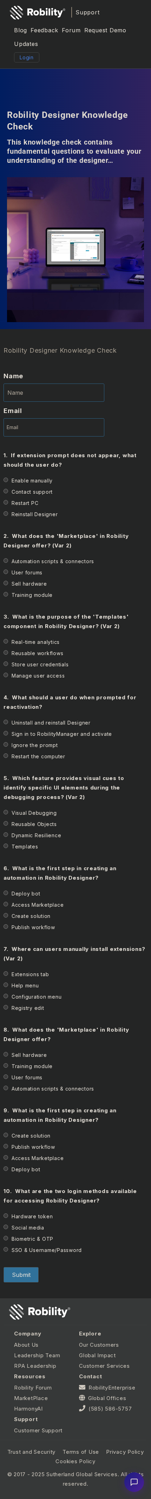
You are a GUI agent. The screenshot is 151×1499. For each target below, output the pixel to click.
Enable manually (32, 481)
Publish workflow (33, 927)
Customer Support (38, 1430)
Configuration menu (37, 997)
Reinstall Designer (35, 514)
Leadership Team (37, 1355)
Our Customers (99, 1344)
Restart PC (25, 503)
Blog (20, 30)
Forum (71, 30)
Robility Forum (33, 1387)
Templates (25, 847)
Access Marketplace (38, 905)
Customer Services (104, 1366)
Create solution (31, 916)
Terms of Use (81, 1451)
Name (13, 376)
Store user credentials (40, 664)
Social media (28, 1228)
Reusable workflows (38, 653)
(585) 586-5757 (110, 1408)
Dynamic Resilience (36, 835)
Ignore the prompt (35, 745)
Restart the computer (38, 756)
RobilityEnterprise (112, 1387)
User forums (27, 572)
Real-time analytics (36, 642)
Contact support (32, 492)
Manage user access (38, 676)
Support (87, 12)
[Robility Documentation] (37, 12)
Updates (26, 43)
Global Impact (97, 1355)
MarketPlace (31, 1398)
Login (27, 57)
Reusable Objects (34, 824)
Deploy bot (26, 894)
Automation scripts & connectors (53, 561)
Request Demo (105, 30)
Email (13, 410)
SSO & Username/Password (47, 1250)
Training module (32, 595)
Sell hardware (29, 584)
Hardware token (32, 1216)
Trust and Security (31, 1451)
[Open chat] (134, 1482)
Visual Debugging (34, 813)
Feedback (44, 30)
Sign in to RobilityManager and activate (62, 734)
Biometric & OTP (32, 1239)
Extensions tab (30, 974)
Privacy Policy (125, 1451)
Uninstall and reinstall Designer (51, 723)
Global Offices (107, 1398)
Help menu (25, 985)
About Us (26, 1344)
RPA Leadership (35, 1366)
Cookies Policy (75, 1461)
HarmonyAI (28, 1408)
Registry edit (28, 1008)
